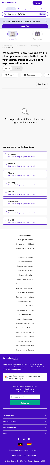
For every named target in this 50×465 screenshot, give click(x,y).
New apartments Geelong (25, 310)
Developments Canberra (25, 257)
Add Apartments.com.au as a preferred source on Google (24, 377)
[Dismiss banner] (46, 21)
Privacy (35, 450)
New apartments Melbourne (25, 288)
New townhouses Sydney (25, 319)
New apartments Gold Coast (25, 284)
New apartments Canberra (25, 297)
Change (42, 14)
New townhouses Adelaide (25, 345)
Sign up (37, 3)
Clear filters (42, 84)
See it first (25, 26)
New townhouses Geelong (25, 350)
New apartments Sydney (25, 279)
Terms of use (16, 455)
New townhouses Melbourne (25, 328)
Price (10, 75)
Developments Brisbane (25, 253)
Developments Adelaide (25, 266)
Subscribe (25, 403)
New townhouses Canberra (25, 337)
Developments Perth (25, 262)
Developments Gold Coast (25, 244)
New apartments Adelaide (25, 306)
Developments (7, 46)
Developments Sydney (25, 239)
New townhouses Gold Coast (25, 323)
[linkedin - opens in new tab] (23, 438)
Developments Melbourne (25, 248)
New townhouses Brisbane (25, 332)
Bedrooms (31, 75)
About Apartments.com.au (19, 450)
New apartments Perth (25, 301)
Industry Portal (30, 455)
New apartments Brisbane (25, 292)
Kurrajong (34, 46)
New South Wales (21, 46)
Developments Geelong (25, 270)
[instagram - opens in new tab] (29, 438)
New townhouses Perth (25, 341)
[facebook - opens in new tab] (18, 438)
